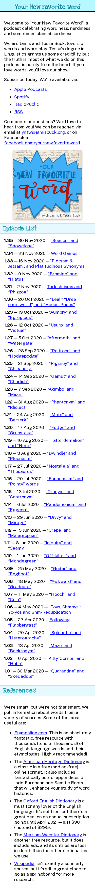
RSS (18, 111)
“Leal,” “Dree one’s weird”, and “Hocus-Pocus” (42, 301)
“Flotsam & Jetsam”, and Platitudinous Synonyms (46, 263)
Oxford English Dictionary (50, 800)
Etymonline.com (30, 732)
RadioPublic (26, 104)
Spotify (21, 96)
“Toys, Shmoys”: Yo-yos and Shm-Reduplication (44, 609)
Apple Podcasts (30, 89)
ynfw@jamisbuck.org (43, 132)
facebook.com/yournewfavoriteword (42, 142)
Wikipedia (24, 863)
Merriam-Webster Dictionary (52, 834)
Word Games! (65, 253)
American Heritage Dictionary (54, 761)
